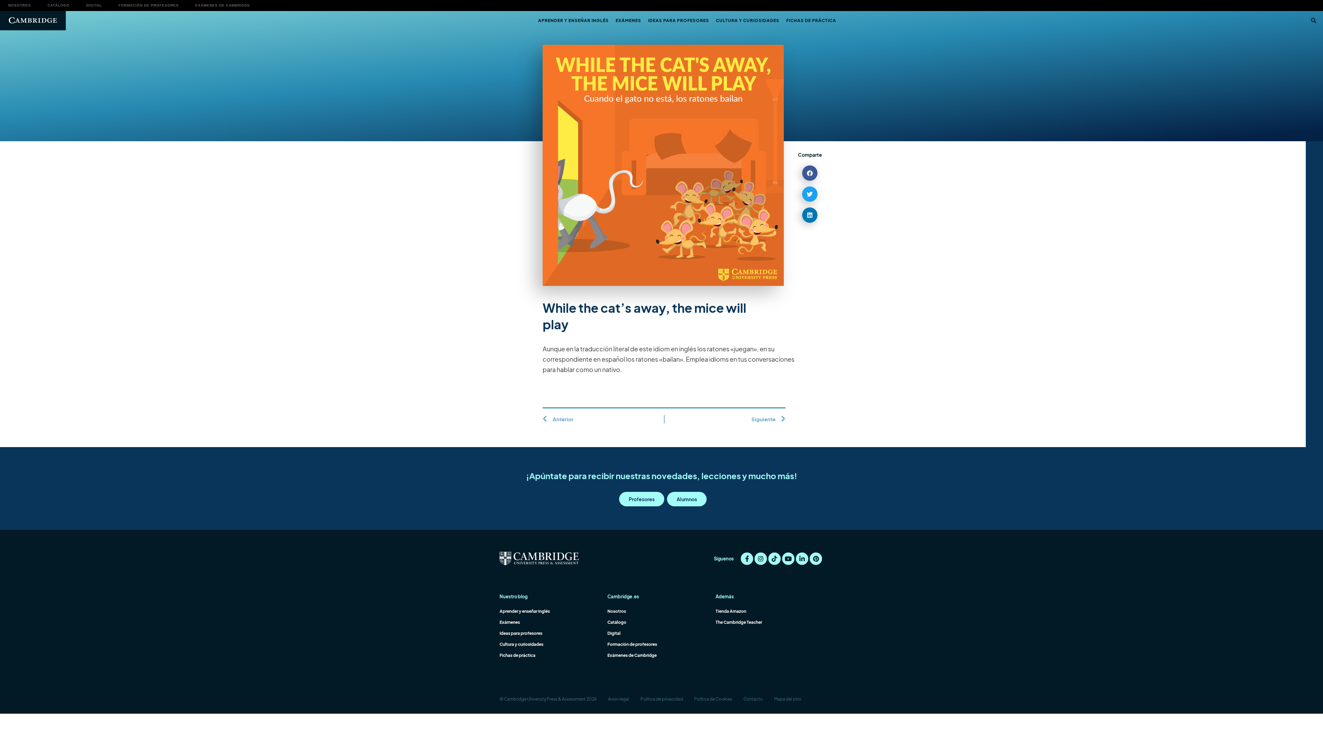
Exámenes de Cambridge (222, 5)
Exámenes (628, 20)
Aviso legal (618, 699)
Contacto (753, 699)
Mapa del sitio (787, 699)
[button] (1313, 20)
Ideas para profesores (678, 20)
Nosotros (19, 5)
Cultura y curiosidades (747, 20)
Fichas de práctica (811, 20)
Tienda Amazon (731, 611)
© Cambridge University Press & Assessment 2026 (548, 699)
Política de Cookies (713, 699)
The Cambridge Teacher (739, 622)
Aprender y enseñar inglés (573, 20)
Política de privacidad (661, 699)
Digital (94, 5)
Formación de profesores (149, 5)
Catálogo (59, 5)
